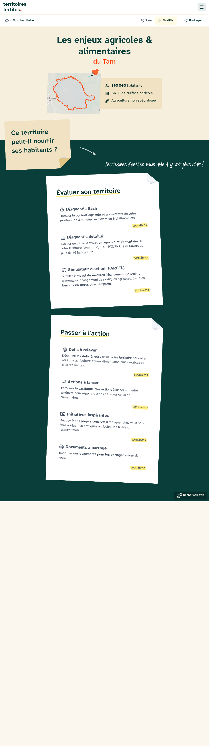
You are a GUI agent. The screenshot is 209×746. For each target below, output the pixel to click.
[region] (74, 93)
